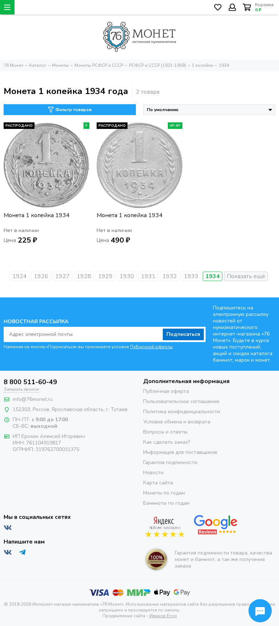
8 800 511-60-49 (30, 382)
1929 (105, 276)
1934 (212, 276)
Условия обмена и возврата (176, 421)
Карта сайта (158, 482)
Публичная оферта (166, 391)
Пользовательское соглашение (181, 401)
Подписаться (183, 334)
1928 (84, 276)
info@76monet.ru (33, 399)
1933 (191, 276)
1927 (62, 276)
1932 (169, 276)
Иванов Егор (163, 616)
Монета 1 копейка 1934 (37, 215)
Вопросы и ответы (165, 431)
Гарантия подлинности (170, 462)
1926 (41, 276)
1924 (19, 276)
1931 (148, 276)
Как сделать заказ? (166, 442)
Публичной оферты (151, 347)
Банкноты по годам (166, 503)
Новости (153, 472)
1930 (127, 276)
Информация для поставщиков (180, 452)
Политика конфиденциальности (181, 411)
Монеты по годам (164, 492)
